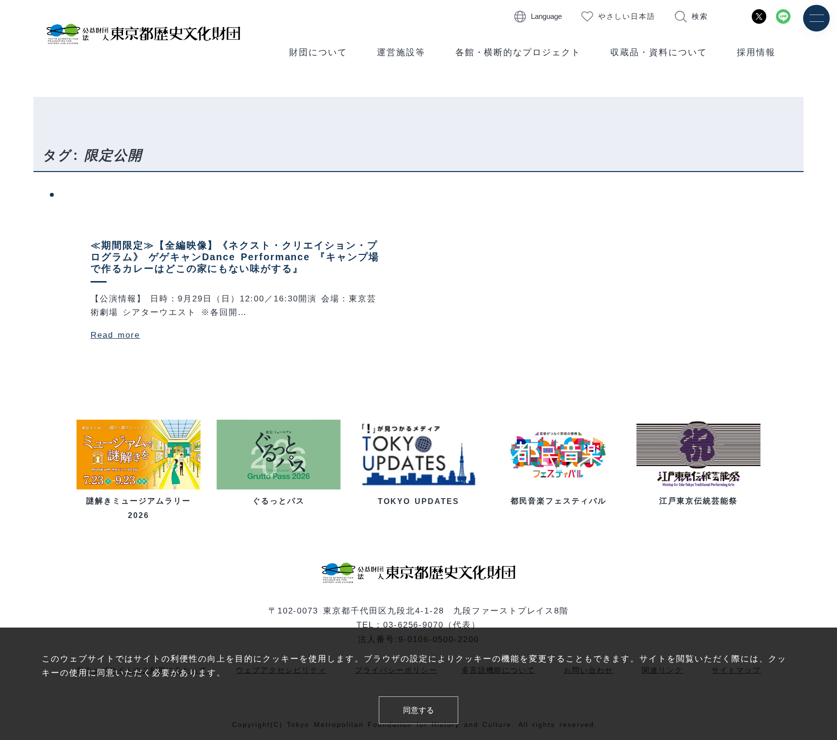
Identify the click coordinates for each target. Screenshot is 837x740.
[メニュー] (816, 18)
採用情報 (756, 52)
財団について (318, 52)
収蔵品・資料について (658, 52)
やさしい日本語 (627, 16)
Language (546, 16)
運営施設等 (401, 52)
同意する (418, 710)
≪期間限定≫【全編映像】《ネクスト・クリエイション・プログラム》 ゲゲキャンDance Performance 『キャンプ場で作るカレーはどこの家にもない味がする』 (235, 257)
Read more (115, 335)
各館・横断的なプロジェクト (518, 52)
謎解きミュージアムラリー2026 (138, 508)
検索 (700, 16)
